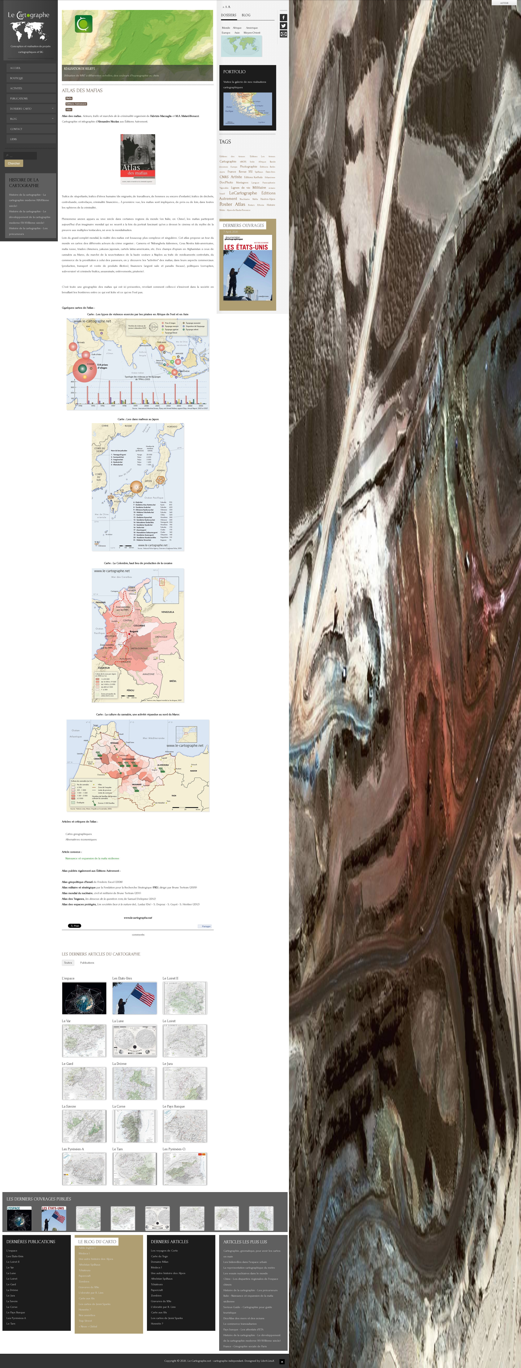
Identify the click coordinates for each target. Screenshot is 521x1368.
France (232, 171)
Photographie (248, 166)
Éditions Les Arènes (262, 156)
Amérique (252, 27)
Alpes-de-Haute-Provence (238, 210)
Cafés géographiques (79, 834)
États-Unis (270, 172)
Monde (226, 27)
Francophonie (269, 183)
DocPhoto (226, 182)
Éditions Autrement (76, 103)
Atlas (68, 109)
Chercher (14, 163)
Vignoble (224, 188)
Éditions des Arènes (232, 156)
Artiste (236, 177)
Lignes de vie (240, 188)
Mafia (69, 98)
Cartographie (228, 161)
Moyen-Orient (252, 32)
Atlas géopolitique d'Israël (77, 882)
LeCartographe (243, 193)
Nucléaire (245, 199)
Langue (255, 182)
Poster (226, 204)
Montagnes (242, 182)
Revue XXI (245, 171)
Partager (206, 926)
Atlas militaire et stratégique (79, 887)
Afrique (237, 27)
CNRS (224, 177)
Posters (251, 205)
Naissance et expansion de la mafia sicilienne (92, 858)
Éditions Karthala (253, 177)
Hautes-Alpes (267, 199)
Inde (252, 161)
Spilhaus (259, 172)
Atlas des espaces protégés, (79, 904)
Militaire (259, 187)
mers (222, 172)
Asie (237, 32)
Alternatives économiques (81, 839)
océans (272, 188)
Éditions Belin (267, 167)
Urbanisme (270, 177)
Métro (222, 210)
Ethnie (260, 205)
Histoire (271, 205)
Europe (226, 32)
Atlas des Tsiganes (73, 899)
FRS (155, 887)
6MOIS (243, 161)
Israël (222, 194)
